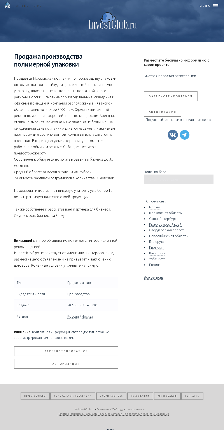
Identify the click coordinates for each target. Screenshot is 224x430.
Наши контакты (135, 409)
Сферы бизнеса (111, 396)
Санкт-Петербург (162, 218)
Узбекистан (158, 259)
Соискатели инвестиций (73, 396)
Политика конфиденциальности (78, 413)
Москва (87, 316)
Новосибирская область (168, 236)
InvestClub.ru (35, 396)
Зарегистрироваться (66, 351)
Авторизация (66, 363)
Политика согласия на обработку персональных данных (133, 413)
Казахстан (157, 253)
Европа (155, 264)
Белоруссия (158, 241)
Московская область (165, 213)
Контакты (192, 396)
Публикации (140, 396)
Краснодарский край (165, 224)
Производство (78, 294)
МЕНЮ (205, 5)
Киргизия (156, 247)
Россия (73, 316)
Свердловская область (167, 230)
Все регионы (154, 277)
